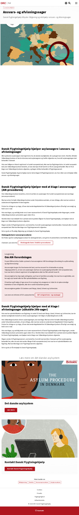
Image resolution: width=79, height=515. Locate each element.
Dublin (31, 482)
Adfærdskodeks (39, 500)
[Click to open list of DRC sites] (76, 3)
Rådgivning (23, 482)
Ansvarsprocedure (42, 482)
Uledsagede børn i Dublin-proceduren (35, 243)
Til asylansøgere (8, 7)
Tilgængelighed (39, 497)
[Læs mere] (39, 388)
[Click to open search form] (69, 3)
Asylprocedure (55, 482)
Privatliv (39, 493)
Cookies (39, 490)
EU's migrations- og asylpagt (48, 295)
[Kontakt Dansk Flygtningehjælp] (39, 446)
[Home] (3, 3)
